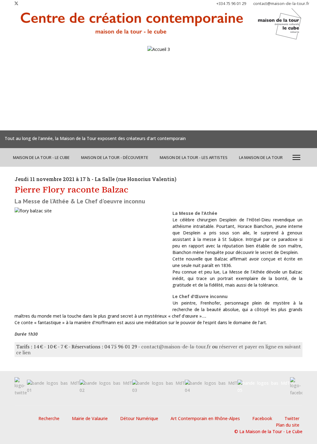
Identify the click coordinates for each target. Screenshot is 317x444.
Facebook (262, 418)
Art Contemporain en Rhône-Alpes (205, 418)
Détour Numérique (139, 418)
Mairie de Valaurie (90, 418)
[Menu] (296, 157)
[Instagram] (26, 3)
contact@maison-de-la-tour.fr (281, 3)
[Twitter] (16, 3)
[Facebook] (6, 3)
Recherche (48, 418)
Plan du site (287, 425)
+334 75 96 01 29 (231, 3)
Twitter (291, 418)
